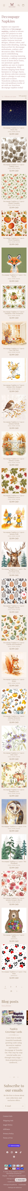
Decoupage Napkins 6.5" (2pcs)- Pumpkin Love (14, 790)
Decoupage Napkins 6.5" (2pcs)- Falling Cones (14, 165)
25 (11, 991)
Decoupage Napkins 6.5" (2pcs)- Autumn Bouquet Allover (14, 899)
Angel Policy (7, 1125)
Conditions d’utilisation (15, 1181)
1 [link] (5, 987)
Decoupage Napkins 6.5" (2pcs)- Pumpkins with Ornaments (14, 312)
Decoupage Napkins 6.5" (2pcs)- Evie (14, 826)
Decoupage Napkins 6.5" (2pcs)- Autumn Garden (14, 459)
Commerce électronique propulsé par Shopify (13, 1174)
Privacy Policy (8, 1134)
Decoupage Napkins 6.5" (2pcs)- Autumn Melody (14, 423)
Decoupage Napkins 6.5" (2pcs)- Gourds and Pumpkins (14, 643)
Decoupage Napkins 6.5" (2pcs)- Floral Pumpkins (14, 239)
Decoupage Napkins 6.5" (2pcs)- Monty (14, 680)
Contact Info (7, 1116)
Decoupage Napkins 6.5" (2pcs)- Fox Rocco (14, 276)
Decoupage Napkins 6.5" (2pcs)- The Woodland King (14, 570)
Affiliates (6, 1129)
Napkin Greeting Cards (13, 1030)
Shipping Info (8, 1121)
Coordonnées (22, 1184)
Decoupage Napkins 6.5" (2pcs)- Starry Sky (14, 128)
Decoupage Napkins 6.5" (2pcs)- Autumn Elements (14, 717)
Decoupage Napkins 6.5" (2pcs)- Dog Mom (14, 972)
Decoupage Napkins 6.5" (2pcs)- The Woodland (14, 862)
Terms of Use (8, 1138)
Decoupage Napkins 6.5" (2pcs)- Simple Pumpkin (14, 202)
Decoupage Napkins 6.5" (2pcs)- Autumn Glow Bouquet (14, 386)
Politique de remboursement (17, 1176)
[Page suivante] (17, 991)
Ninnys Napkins (13, 1171)
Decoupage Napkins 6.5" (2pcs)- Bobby (14, 936)
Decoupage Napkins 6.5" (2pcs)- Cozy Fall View (14, 349)
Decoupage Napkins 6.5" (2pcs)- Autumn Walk (14, 533)
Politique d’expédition (10, 1184)
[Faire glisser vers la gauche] (10, 1077)
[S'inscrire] (22, 1106)
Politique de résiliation (15, 1187)
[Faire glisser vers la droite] (18, 1077)
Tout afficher (6, 1006)
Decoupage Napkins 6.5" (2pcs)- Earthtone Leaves (14, 496)
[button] (4, 5)
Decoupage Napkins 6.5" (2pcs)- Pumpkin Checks (14, 606)
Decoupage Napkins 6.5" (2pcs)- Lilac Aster (14, 754)
